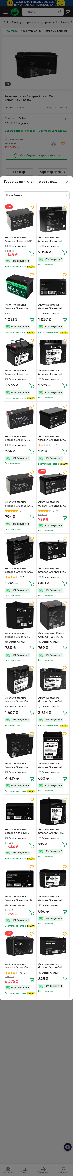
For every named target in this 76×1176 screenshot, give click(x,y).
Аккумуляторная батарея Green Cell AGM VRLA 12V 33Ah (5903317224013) (18, 372)
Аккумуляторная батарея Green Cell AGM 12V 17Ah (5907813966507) (50, 372)
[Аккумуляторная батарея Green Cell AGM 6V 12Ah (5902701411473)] (20, 418)
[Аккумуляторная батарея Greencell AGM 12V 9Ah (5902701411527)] (53, 484)
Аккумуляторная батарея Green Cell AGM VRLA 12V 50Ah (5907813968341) (18, 766)
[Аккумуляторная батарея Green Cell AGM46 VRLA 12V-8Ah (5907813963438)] (53, 946)
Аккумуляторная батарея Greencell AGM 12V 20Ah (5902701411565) (19, 570)
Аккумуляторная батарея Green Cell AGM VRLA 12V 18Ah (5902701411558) (18, 700)
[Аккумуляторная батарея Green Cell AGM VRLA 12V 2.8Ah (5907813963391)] (53, 746)
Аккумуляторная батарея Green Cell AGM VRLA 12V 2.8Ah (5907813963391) (51, 766)
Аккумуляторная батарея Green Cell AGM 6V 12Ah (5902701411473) (17, 438)
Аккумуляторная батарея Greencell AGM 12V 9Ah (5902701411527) (52, 504)
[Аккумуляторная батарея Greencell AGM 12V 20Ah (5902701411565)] (20, 550)
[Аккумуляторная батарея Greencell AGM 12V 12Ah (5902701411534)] (20, 219)
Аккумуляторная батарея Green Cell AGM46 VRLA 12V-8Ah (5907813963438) (52, 966)
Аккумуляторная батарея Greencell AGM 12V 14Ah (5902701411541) (52, 438)
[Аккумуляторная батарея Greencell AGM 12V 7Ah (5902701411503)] (20, 484)
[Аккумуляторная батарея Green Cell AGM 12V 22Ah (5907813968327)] (53, 219)
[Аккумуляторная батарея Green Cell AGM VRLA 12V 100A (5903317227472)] (20, 946)
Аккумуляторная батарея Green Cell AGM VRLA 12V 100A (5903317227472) (18, 966)
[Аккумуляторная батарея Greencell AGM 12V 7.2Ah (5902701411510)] (53, 550)
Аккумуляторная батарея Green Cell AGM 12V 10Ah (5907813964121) (17, 307)
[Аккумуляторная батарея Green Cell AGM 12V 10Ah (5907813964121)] (20, 287)
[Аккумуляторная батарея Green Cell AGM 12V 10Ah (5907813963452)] (53, 287)
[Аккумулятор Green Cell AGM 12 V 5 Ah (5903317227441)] (53, 615)
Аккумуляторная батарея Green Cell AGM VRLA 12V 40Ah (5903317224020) (51, 700)
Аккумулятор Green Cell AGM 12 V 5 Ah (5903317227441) (51, 635)
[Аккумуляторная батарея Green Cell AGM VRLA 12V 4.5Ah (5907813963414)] (53, 811)
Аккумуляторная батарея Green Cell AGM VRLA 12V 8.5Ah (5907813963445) (51, 899)
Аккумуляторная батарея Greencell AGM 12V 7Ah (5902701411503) (19, 504)
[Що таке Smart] (31, 266)
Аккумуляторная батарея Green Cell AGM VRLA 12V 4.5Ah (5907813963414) (51, 831)
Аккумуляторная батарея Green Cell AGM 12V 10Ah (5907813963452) (50, 307)
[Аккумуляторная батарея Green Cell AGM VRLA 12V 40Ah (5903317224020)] (53, 680)
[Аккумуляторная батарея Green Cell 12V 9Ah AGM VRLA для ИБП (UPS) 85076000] (20, 879)
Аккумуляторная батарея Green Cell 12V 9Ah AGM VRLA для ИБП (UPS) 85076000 (19, 899)
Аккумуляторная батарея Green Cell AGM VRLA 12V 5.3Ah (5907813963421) (18, 635)
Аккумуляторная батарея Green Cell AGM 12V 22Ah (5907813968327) (50, 239)
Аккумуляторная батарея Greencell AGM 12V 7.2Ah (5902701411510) (52, 570)
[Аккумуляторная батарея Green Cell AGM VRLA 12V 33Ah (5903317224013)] (20, 352)
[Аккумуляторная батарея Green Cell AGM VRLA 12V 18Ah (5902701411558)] (20, 680)
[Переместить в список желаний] (32, 207)
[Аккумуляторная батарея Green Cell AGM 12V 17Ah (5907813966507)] (53, 352)
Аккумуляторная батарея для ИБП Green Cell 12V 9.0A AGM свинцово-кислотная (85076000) (19, 831)
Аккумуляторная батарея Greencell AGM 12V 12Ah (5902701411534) (19, 239)
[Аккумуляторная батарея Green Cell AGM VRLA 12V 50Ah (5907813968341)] (20, 746)
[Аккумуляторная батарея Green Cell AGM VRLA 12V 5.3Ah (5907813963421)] (20, 615)
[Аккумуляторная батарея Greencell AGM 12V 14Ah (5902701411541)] (53, 418)
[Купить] (32, 253)
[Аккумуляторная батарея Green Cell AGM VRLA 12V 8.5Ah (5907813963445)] (53, 879)
